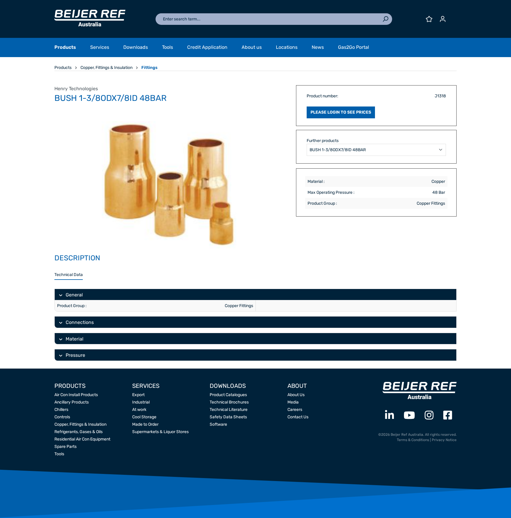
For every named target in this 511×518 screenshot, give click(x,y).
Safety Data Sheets (228, 416)
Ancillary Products (71, 402)
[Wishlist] (429, 19)
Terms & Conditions (413, 440)
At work (139, 409)
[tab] (68, 275)
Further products (323, 140)
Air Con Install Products (76, 394)
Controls (62, 416)
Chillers (61, 409)
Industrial (141, 402)
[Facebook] (447, 415)
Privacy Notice (444, 440)
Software (218, 424)
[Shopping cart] (453, 16)
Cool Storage (144, 416)
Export (138, 394)
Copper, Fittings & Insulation (80, 424)
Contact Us (297, 416)
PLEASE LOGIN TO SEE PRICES (341, 112)
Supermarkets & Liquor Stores (160, 431)
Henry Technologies (76, 88)
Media (293, 402)
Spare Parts (65, 446)
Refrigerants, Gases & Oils (78, 431)
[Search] (385, 19)
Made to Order (145, 424)
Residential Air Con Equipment (82, 439)
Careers (294, 409)
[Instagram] (429, 415)
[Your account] (442, 19)
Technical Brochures (229, 402)
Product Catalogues (228, 394)
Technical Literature (229, 409)
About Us (296, 394)
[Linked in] (389, 415)
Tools (59, 453)
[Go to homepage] (89, 18)
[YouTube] (409, 415)
